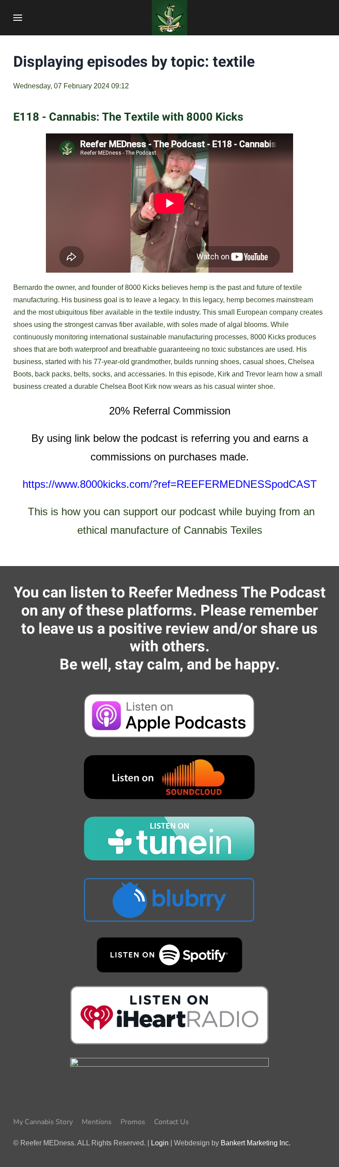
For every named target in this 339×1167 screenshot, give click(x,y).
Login (160, 1143)
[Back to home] (169, 17)
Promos (133, 1122)
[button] (17, 17)
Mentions (97, 1122)
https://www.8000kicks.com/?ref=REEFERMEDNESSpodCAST (170, 484)
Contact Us (171, 1122)
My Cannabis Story (43, 1122)
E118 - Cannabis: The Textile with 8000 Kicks (128, 117)
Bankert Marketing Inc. (255, 1143)
